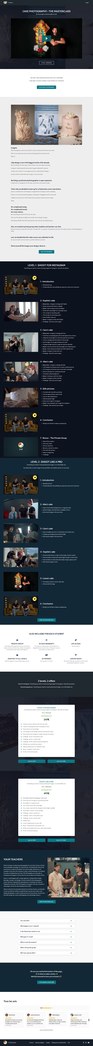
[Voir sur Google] (6, 1015)
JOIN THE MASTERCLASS (47, 620)
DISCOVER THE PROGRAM (46, 87)
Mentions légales (39, 1042)
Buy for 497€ (32, 840)
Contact (10, 2)
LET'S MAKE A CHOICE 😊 (46, 982)
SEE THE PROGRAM (46, 251)
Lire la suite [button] (8, 1025)
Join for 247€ (31, 761)
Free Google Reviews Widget (47, 1030)
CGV (69, 1042)
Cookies (48, 1042)
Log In (87, 2)
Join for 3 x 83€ (61, 761)
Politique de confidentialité (59, 1042)
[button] (4, 1020)
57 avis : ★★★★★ (46, 63)
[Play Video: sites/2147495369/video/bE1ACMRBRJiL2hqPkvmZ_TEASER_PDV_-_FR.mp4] (46, 38)
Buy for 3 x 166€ (61, 840)
